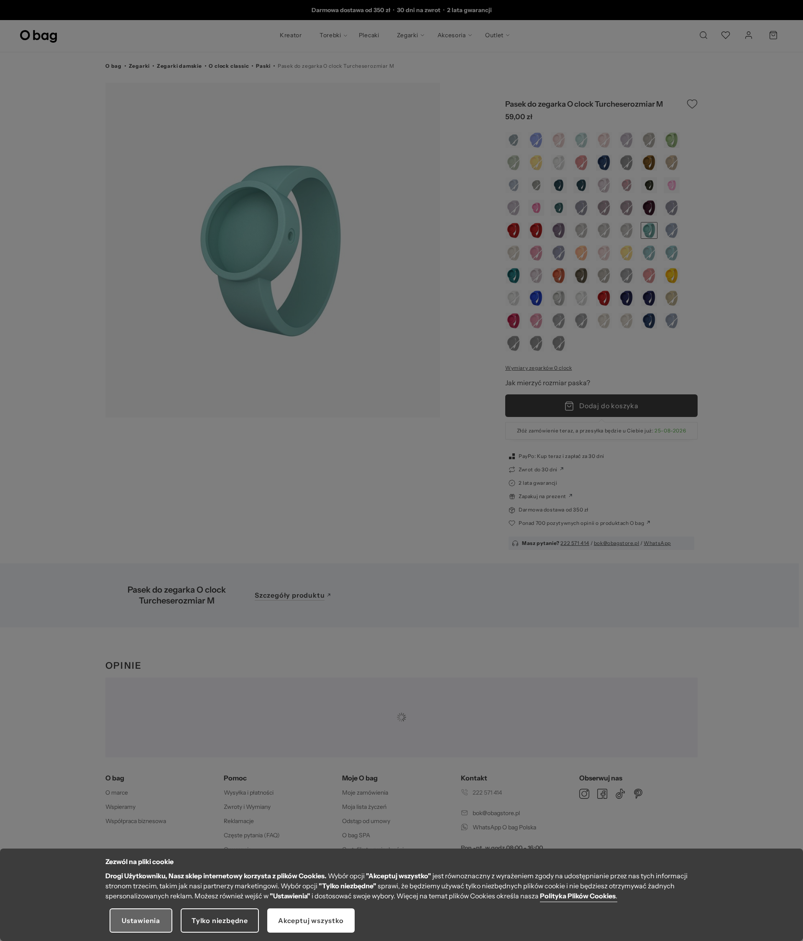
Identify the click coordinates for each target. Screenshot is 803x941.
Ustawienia (141, 920)
